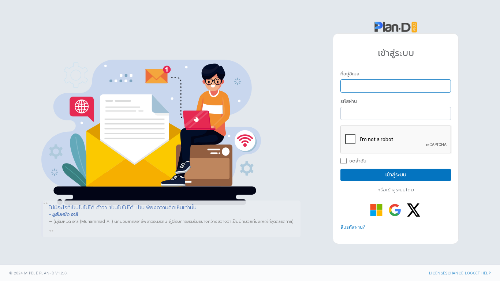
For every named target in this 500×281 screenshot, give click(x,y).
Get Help (482, 273)
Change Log (460, 273)
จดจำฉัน (357, 161)
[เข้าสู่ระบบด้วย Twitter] (413, 210)
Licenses (438, 273)
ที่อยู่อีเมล (349, 74)
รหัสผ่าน (348, 101)
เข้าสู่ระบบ (395, 175)
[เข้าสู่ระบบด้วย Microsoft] (376, 210)
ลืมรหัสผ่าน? (352, 227)
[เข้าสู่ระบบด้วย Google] (395, 210)
